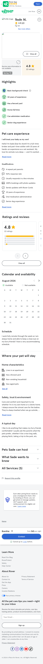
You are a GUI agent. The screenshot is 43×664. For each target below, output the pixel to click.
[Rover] (7, 11)
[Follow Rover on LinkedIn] (21, 649)
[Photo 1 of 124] (21, 45)
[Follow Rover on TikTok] (31, 649)
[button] (1, 4)
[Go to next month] (39, 280)
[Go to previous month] (34, 280)
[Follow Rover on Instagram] (17, 649)
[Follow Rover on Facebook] (12, 649)
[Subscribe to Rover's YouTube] (26, 649)
